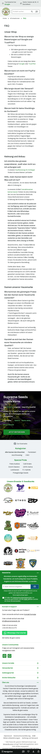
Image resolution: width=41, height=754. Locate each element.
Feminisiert (32, 452)
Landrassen (14, 470)
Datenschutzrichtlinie (22, 593)
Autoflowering (17, 455)
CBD (27, 455)
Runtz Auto (26, 420)
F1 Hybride (26, 470)
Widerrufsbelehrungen (11, 738)
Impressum (8, 736)
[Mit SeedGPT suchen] (36, 12)
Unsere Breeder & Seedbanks (20, 481)
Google (7, 4)
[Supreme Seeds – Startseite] (5, 11)
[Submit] (34, 586)
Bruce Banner (8, 425)
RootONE (29, 748)
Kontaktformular (30, 614)
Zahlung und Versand (30, 738)
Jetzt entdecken (17, 432)
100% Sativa (28, 467)
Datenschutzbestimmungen (22, 597)
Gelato (17, 420)
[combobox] (21, 12)
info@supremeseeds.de (11, 621)
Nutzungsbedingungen (20, 595)
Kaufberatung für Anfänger (25, 170)
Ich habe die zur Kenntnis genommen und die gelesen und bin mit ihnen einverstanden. (21, 599)
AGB (25, 599)
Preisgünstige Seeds (20, 473)
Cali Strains (27, 464)
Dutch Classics (14, 467)
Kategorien (20, 448)
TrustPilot (32, 64)
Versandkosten (8, 744)
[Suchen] (31, 12)
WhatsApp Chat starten (16, 633)
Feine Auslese (14, 464)
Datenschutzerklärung (22, 736)
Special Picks (20, 460)
